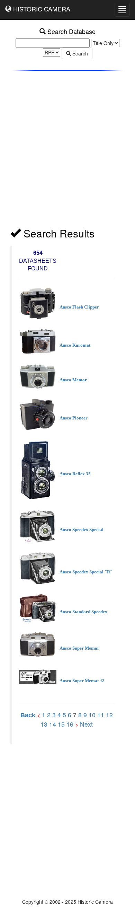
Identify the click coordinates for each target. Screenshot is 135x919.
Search (79, 53)
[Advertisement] (67, 151)
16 (69, 724)
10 (92, 714)
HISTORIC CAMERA (40, 8)
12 (109, 714)
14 (52, 724)
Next (86, 724)
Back (27, 715)
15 (61, 724)
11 (100, 714)
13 (43, 724)
